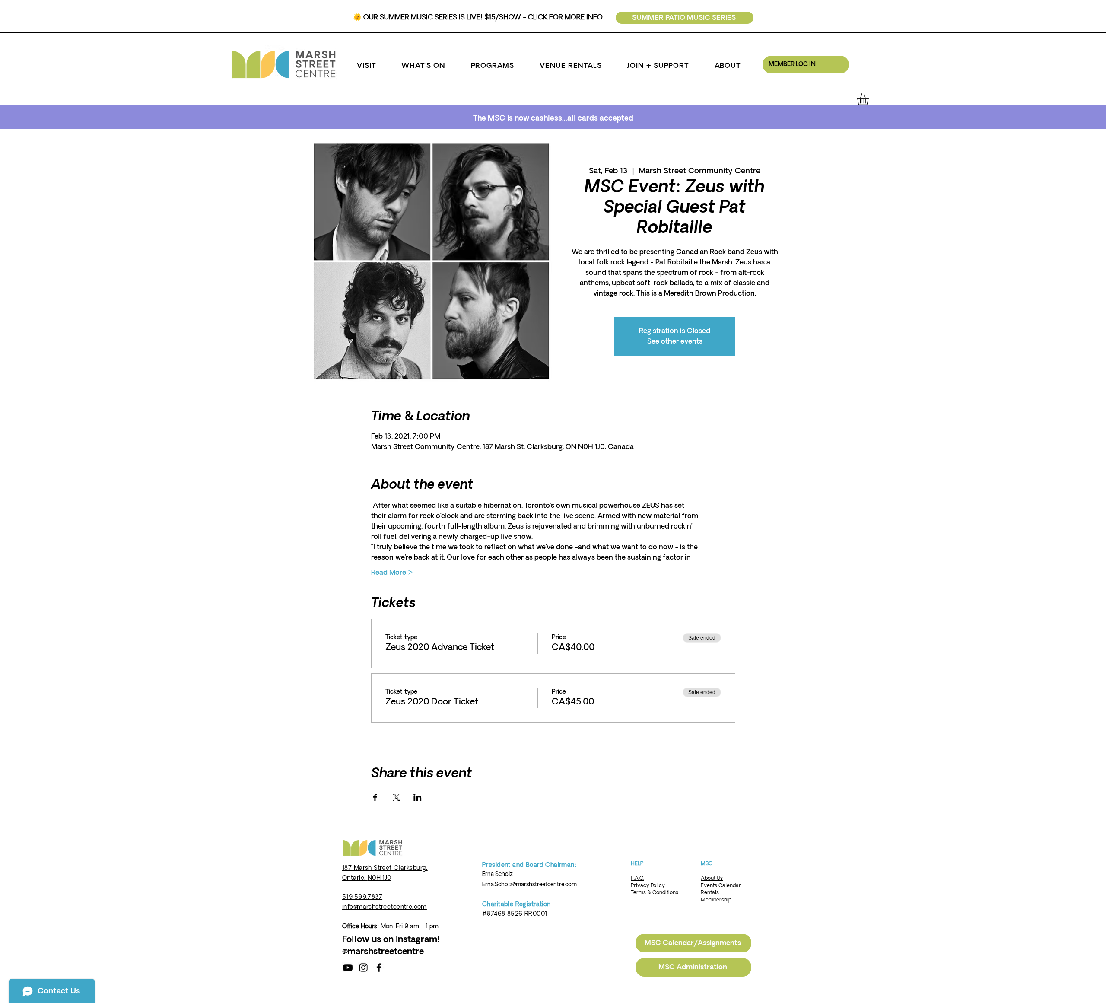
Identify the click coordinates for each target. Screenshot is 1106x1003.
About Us (712, 878)
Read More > (392, 572)
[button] (366, 66)
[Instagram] (363, 967)
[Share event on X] (396, 797)
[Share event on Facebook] (375, 797)
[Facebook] (379, 967)
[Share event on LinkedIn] (417, 797)
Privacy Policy (648, 885)
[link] (870, 99)
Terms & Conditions (654, 892)
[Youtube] (347, 967)
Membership (716, 900)
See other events (674, 341)
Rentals (710, 892)
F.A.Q (637, 878)
